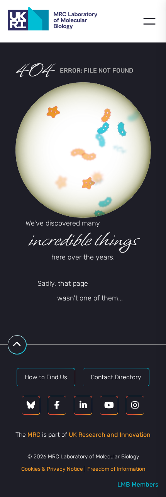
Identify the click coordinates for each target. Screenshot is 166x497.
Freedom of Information (116, 469)
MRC (34, 434)
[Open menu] (149, 21)
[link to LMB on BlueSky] (31, 405)
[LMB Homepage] (52, 20)
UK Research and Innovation (110, 434)
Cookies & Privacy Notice (52, 469)
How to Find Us (46, 377)
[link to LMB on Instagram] (135, 405)
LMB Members (137, 484)
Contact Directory (116, 377)
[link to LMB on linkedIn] (83, 405)
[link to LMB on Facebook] (57, 405)
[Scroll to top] (17, 345)
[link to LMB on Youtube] (109, 405)
